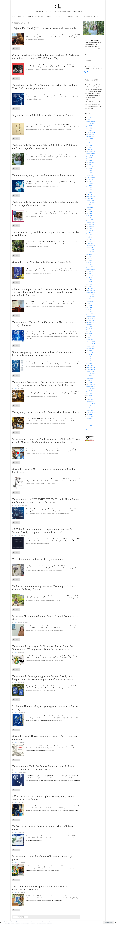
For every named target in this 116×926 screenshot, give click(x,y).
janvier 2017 (89, 288)
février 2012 (89, 397)
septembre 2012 (90, 389)
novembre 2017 (90, 269)
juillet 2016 (89, 301)
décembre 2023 (90, 151)
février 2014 (89, 363)
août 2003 (89, 418)
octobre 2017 (90, 271)
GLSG (15, 31)
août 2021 (89, 181)
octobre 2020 (90, 200)
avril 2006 (89, 414)
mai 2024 (89, 141)
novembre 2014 (90, 344)
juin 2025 (89, 126)
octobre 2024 (90, 134)
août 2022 (89, 164)
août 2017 (89, 273)
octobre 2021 (90, 179)
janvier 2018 (89, 267)
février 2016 (89, 312)
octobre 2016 (90, 294)
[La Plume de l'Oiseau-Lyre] (58, 5)
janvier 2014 (89, 365)
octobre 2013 (90, 371)
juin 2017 (89, 277)
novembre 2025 (90, 121)
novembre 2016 (90, 292)
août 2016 (89, 299)
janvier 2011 (89, 410)
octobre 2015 (90, 320)
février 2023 (89, 160)
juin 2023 (89, 158)
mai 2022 (89, 168)
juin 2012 (89, 391)
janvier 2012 (89, 399)
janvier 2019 (89, 243)
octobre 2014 (90, 346)
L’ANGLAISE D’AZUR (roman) (71, 16)
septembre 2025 (90, 124)
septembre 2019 (90, 226)
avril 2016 (89, 307)
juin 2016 (89, 303)
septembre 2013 (90, 374)
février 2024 (89, 147)
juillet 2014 (89, 352)
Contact (96, 16)
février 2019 (89, 241)
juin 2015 (89, 329)
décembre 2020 (90, 196)
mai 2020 (89, 211)
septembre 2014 (90, 348)
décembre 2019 (90, 222)
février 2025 (89, 130)
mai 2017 (89, 280)
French (87, 54)
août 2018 (89, 254)
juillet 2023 (89, 156)
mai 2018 (89, 260)
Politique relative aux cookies (46, 923)
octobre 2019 (90, 224)
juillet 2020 (89, 207)
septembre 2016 (90, 297)
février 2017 (89, 286)
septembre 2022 (90, 162)
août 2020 (89, 205)
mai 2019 (89, 235)
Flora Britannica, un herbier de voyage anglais (37, 559)
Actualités (30, 16)
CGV (86, 429)
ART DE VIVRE (86, 16)
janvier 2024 (89, 149)
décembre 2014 (90, 342)
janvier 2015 (89, 339)
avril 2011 (89, 408)
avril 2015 (89, 333)
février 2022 (89, 173)
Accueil (13, 16)
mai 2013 (89, 382)
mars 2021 (89, 190)
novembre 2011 (90, 404)
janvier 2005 (89, 416)
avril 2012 (89, 395)
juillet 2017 (89, 275)
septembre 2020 (90, 203)
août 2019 (89, 228)
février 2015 (89, 337)
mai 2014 (89, 356)
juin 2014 (89, 354)
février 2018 (89, 265)
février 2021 (89, 192)
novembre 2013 (90, 369)
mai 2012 (89, 393)
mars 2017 (89, 284)
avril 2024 (89, 143)
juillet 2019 (89, 230)
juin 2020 (89, 209)
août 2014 (89, 350)
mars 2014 (89, 361)
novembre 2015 (90, 318)
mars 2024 (89, 145)
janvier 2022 (89, 175)
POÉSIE (58, 16)
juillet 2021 (89, 183)
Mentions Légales (89, 426)
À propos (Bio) (21, 16)
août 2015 (89, 324)
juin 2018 (89, 258)
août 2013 (89, 376)
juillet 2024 (89, 138)
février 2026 (89, 119)
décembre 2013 (90, 367)
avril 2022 (89, 171)
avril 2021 (89, 188)
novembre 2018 (90, 247)
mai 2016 (89, 305)
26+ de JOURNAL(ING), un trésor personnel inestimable (44, 28)
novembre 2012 (90, 386)
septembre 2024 (90, 136)
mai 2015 (89, 331)
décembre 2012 (90, 384)
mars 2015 (89, 335)
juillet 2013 (89, 378)
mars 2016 (89, 309)
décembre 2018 (90, 245)
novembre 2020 (90, 198)
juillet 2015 (89, 327)
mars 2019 (89, 239)
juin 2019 (89, 233)
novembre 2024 (90, 132)
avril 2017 (89, 282)
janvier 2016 (89, 314)
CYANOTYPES (39, 16)
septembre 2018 (90, 252)
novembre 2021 (90, 177)
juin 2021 (89, 185)
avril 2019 (89, 237)
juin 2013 (89, 380)
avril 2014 (89, 359)
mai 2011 (89, 406)
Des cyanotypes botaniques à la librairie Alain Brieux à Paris (45, 412)
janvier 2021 (89, 194)
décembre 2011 (90, 401)
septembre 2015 (90, 322)
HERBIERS (49, 16)
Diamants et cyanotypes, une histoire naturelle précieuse (43, 175)
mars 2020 (89, 215)
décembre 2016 (90, 290)
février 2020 (89, 218)
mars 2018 (89, 262)
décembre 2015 (90, 316)
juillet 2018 (89, 256)
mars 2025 (89, 128)
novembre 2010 (90, 412)
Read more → (16, 48)
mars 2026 (89, 117)
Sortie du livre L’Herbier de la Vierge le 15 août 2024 (42, 262)
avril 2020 (89, 213)
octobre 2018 (90, 250)
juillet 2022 (89, 166)
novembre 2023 (90, 153)
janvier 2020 (89, 220)
